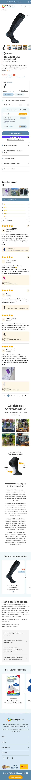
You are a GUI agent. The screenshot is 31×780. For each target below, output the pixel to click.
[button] (15, 204)
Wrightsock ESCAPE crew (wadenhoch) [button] (18, 308)
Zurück (5, 10)
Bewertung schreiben (9, 200)
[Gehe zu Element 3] (9, 47)
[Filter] (3, 220)
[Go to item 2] (15, 192)
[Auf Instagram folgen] (8, 758)
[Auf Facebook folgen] (4, 758)
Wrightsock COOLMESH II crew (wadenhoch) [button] (10, 390)
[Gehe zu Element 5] (20, 47)
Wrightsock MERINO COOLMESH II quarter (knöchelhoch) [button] (11, 340)
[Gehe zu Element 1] (4, 47)
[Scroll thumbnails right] (27, 192)
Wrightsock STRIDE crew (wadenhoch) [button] (18, 250)
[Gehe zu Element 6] (25, 47)
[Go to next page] (25, 395)
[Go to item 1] (6, 192)
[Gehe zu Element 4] (14, 47)
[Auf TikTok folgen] (12, 758)
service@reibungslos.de (12, 624)
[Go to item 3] (24, 192)
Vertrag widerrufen (15, 777)
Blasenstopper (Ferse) (13, 701)
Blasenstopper (13, 698)
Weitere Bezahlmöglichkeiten (15, 140)
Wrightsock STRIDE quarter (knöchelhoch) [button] (9, 284)
